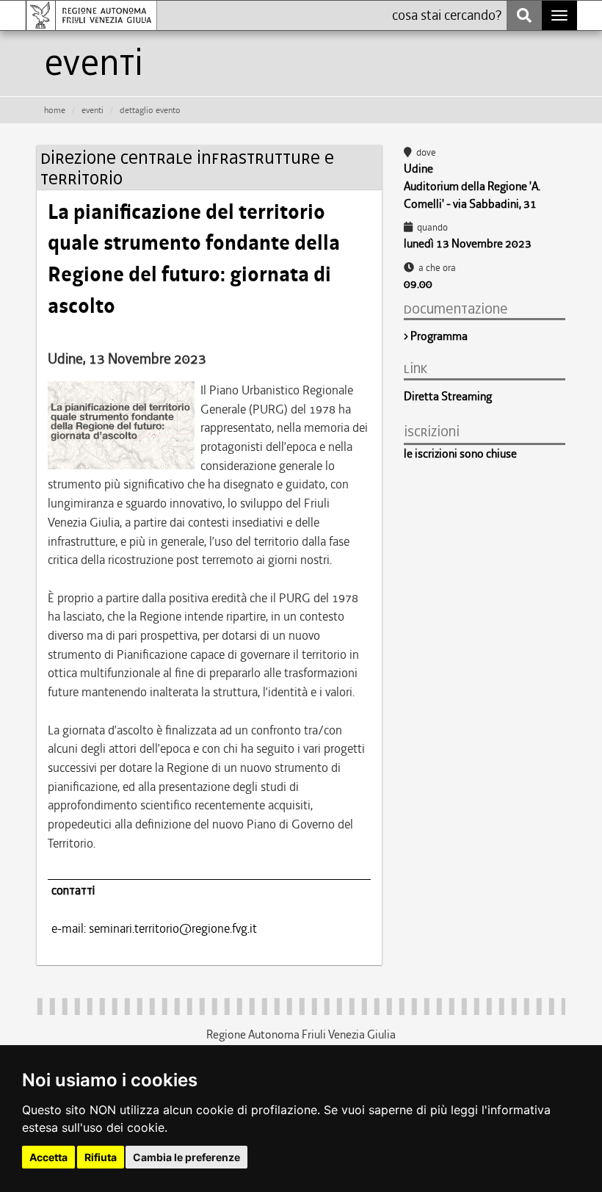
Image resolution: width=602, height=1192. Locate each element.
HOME (54, 110)
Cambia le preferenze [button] (186, 1157)
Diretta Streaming (448, 396)
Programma (439, 336)
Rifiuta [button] (100, 1157)
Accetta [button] (48, 1157)
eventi (92, 110)
